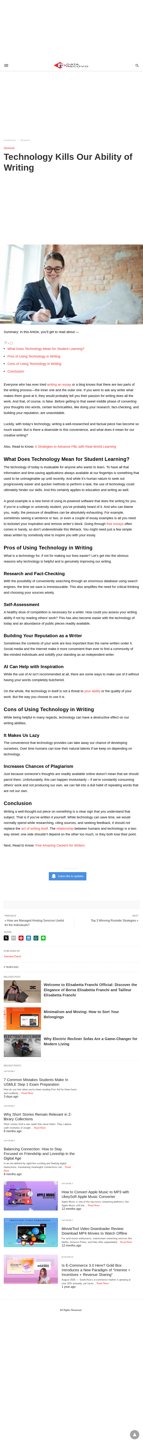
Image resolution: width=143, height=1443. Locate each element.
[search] (137, 65)
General (25, 140)
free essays (115, 524)
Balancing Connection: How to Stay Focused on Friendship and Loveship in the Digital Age (39, 1153)
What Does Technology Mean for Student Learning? (45, 349)
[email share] (13, 938)
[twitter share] (6, 937)
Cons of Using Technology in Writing (34, 364)
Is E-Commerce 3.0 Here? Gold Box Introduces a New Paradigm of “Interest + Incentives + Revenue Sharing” (96, 1270)
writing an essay (59, 384)
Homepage (10, 140)
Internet (9, 1071)
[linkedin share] (28, 938)
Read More (27, 1093)
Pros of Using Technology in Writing (33, 356)
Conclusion (15, 371)
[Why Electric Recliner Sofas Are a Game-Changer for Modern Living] (22, 1045)
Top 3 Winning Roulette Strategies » (114, 920)
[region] (71, 29)
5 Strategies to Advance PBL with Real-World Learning (75, 446)
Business (68, 1257)
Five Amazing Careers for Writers (60, 845)
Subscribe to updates (71, 876)
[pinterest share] (21, 938)
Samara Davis (12, 956)
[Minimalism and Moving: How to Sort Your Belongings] (22, 1018)
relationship (65, 828)
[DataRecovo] (71, 65)
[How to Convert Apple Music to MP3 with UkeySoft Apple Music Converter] (31, 1196)
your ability (92, 691)
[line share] (43, 938)
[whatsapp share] (36, 938)
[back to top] (134, 1434)
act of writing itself (34, 828)
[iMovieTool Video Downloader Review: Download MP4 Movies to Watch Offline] (31, 1232)
